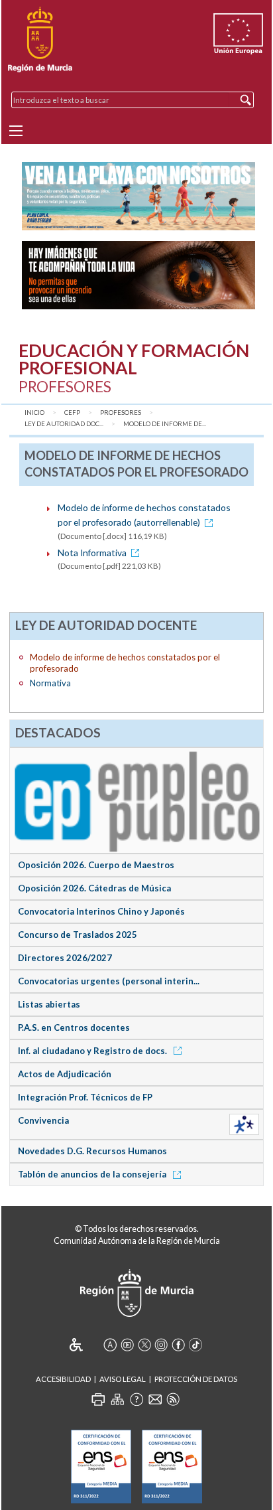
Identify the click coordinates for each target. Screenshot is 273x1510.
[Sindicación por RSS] (173, 1399)
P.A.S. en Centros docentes (74, 1027)
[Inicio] (40, 40)
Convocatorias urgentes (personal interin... (108, 981)
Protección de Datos (195, 1379)
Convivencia (43, 1120)
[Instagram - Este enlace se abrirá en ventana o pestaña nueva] (161, 1344)
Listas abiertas (49, 1004)
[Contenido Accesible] (85, 1344)
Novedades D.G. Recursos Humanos (92, 1151)
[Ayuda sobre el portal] (136, 1399)
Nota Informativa (92, 552)
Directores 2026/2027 (65, 957)
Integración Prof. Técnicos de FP (85, 1097)
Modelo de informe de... (164, 423)
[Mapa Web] (117, 1399)
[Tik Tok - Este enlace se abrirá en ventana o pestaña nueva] (195, 1344)
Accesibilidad (63, 1379)
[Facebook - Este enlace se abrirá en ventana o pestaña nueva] (178, 1344)
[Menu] (16, 130)
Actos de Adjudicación (64, 1074)
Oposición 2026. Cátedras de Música (94, 888)
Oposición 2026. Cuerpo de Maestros (96, 865)
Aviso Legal (122, 1379)
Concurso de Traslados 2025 (77, 934)
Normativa (50, 683)
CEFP (72, 412)
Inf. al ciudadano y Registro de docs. (93, 1050)
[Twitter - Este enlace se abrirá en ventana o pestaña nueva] (144, 1344)
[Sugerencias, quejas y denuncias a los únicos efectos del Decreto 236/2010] (155, 1399)
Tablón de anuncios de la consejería (93, 1174)
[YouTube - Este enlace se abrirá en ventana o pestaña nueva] (127, 1344)
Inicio (34, 412)
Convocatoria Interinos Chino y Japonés (101, 911)
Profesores (120, 412)
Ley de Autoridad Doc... (64, 423)
